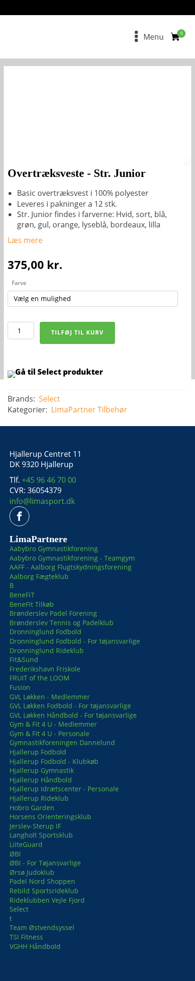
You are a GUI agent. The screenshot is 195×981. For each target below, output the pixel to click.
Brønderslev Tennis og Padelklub (61, 622)
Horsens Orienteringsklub (50, 816)
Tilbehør (112, 409)
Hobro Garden (31, 807)
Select (49, 399)
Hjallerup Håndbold (40, 779)
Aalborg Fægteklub (39, 576)
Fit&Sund (23, 659)
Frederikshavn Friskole (44, 668)
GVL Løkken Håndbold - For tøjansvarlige (73, 715)
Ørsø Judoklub (31, 872)
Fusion (19, 687)
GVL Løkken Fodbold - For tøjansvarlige (70, 705)
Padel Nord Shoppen (42, 881)
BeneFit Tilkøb (31, 604)
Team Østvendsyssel (41, 927)
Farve (19, 283)
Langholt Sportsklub (41, 834)
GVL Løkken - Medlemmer (49, 696)
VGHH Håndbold (35, 946)
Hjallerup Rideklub (39, 798)
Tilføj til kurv (77, 332)
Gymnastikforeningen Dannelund (62, 742)
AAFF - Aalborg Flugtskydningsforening (70, 566)
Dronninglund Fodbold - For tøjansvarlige (74, 641)
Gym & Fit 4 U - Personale (49, 733)
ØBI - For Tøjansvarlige (45, 862)
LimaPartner (73, 409)
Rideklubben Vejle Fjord (47, 900)
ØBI (15, 853)
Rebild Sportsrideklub (44, 890)
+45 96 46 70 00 (49, 480)
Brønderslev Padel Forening (53, 613)
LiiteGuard (26, 844)
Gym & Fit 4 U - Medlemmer (53, 724)
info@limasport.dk (42, 501)
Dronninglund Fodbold (45, 631)
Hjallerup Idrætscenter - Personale (64, 788)
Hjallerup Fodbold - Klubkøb (53, 761)
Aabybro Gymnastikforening (53, 548)
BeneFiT (22, 594)
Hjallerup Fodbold (37, 751)
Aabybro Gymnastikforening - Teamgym (72, 557)
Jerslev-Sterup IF (35, 826)
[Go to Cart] (178, 38)
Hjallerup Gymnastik (41, 770)
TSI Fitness (26, 936)
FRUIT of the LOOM (39, 677)
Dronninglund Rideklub (46, 650)
